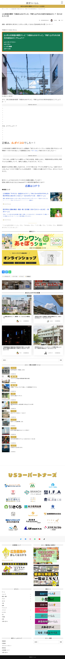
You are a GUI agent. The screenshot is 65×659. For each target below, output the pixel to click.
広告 (3, 619)
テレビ (21, 276)
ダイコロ (34, 150)
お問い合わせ (5, 621)
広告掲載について (6, 650)
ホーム (3, 592)
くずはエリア (7, 276)
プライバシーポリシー (7, 645)
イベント (4, 610)
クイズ (62, 20)
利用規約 (4, 643)
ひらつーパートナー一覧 (7, 560)
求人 (3, 614)
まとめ (3, 601)
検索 (61, 360)
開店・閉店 (4, 596)
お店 (3, 603)
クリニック (4, 607)
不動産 (3, 616)
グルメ (3, 598)
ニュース (4, 594)
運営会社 (4, 647)
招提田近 (28, 276)
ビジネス (4, 612)
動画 (3, 605)
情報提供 (4, 641)
